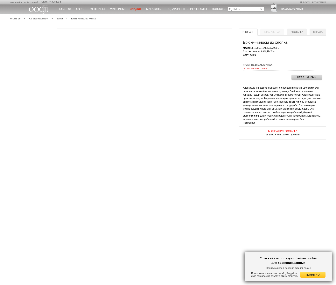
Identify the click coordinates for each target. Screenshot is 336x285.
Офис (80, 8)
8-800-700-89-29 (51, 2)
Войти (306, 2)
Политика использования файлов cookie (288, 268)
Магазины (153, 8)
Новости (219, 8)
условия (295, 134)
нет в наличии (306, 77)
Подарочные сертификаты (186, 8)
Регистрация (319, 2)
